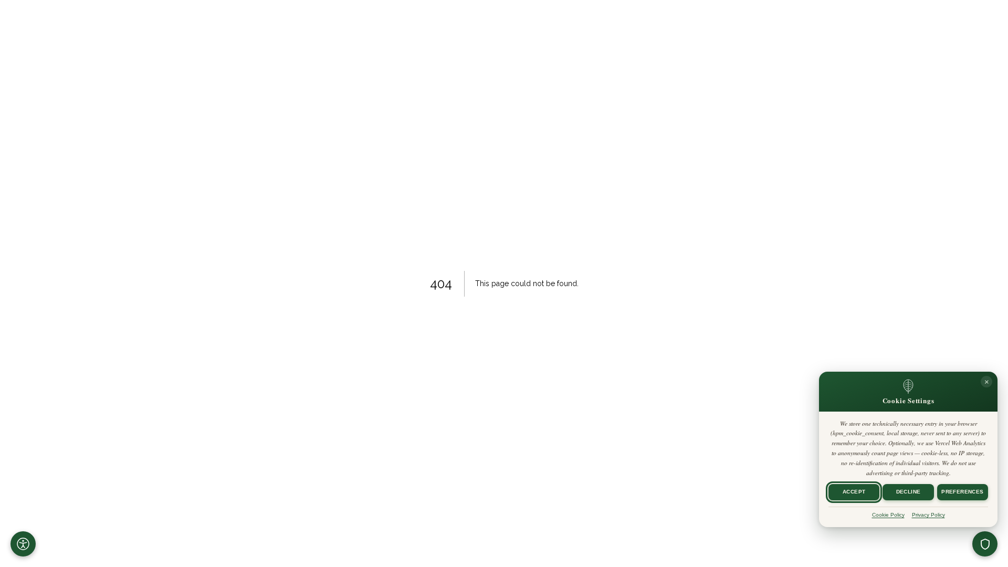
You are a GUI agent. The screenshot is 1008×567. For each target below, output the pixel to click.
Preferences (962, 492)
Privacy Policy (928, 515)
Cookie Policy (888, 515)
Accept (854, 492)
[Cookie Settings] (985, 543)
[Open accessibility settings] (23, 543)
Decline (908, 492)
